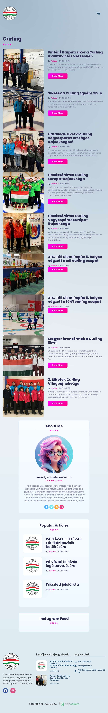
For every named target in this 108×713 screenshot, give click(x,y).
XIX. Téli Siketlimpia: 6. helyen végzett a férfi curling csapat (75, 300)
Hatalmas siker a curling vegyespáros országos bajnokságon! (70, 138)
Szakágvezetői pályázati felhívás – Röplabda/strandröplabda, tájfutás (62, 664)
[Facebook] (5, 690)
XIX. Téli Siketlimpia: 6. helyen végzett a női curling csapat (75, 259)
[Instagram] (13, 690)
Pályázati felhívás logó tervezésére (61, 564)
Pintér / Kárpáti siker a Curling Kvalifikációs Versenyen (75, 54)
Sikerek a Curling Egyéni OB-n (75, 93)
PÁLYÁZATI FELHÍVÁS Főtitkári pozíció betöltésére (64, 543)
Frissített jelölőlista (62, 584)
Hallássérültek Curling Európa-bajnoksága (68, 177)
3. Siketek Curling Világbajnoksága (64, 381)
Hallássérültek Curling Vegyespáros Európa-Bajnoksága (68, 220)
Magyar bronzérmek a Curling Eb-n (75, 341)
